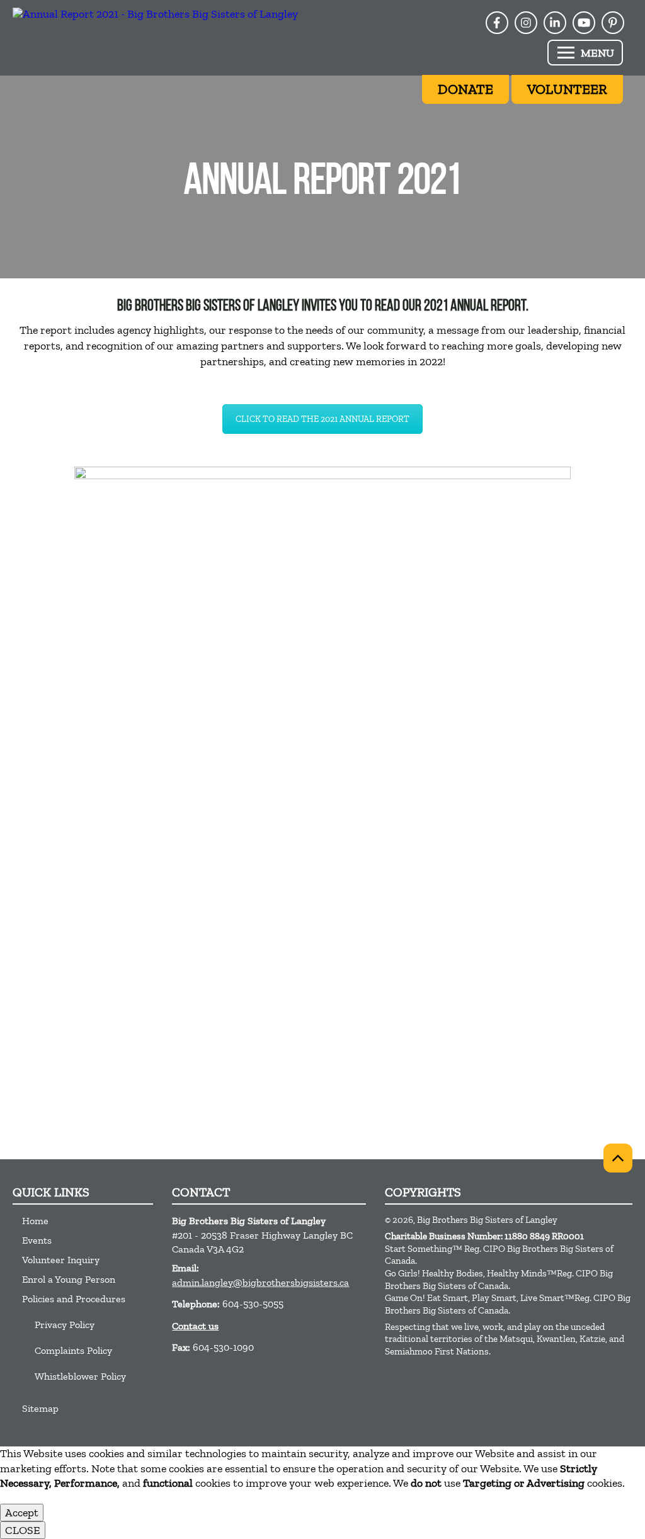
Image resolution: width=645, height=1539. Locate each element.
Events (37, 1240)
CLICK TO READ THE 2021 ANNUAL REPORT (322, 419)
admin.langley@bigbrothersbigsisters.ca (260, 1282)
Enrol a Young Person (68, 1279)
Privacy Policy (64, 1325)
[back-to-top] (617, 1158)
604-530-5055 (252, 1304)
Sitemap (40, 1408)
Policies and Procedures (73, 1299)
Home (35, 1221)
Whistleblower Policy (80, 1376)
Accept (21, 1512)
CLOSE (22, 1530)
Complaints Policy (73, 1350)
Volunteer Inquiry (61, 1260)
